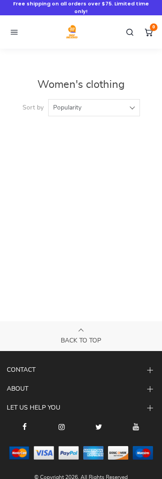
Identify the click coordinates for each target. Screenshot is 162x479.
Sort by (33, 108)
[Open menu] (14, 32)
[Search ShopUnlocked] (129, 32)
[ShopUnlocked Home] (72, 32)
